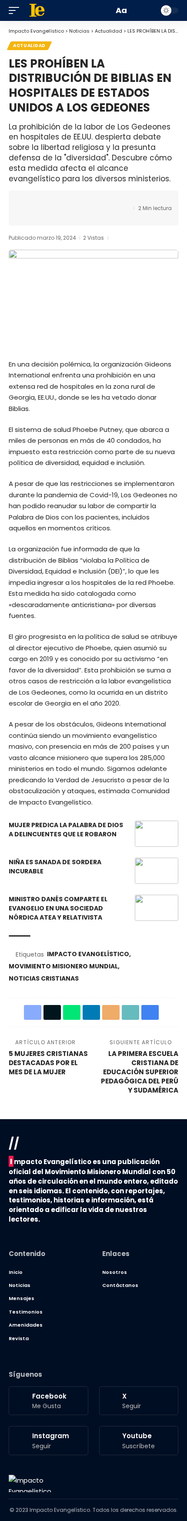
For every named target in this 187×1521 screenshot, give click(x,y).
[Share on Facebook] (28, 200)
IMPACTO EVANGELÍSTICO (88, 954)
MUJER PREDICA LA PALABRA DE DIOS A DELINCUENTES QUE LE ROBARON (66, 830)
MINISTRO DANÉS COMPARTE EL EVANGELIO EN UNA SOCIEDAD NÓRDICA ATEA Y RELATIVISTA (58, 908)
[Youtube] (139, 1440)
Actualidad (29, 45)
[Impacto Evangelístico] (30, 1483)
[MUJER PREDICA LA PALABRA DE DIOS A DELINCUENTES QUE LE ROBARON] (156, 834)
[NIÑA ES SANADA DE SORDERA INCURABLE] (156, 871)
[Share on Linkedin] (69, 200)
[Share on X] (42, 200)
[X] (139, 1400)
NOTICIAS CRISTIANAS (44, 978)
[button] (16, 10)
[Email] (82, 200)
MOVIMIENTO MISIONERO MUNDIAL (63, 966)
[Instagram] (48, 1440)
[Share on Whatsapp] (55, 200)
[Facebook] (48, 1400)
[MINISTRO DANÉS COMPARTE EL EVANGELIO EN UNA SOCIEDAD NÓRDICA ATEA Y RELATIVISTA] (156, 908)
